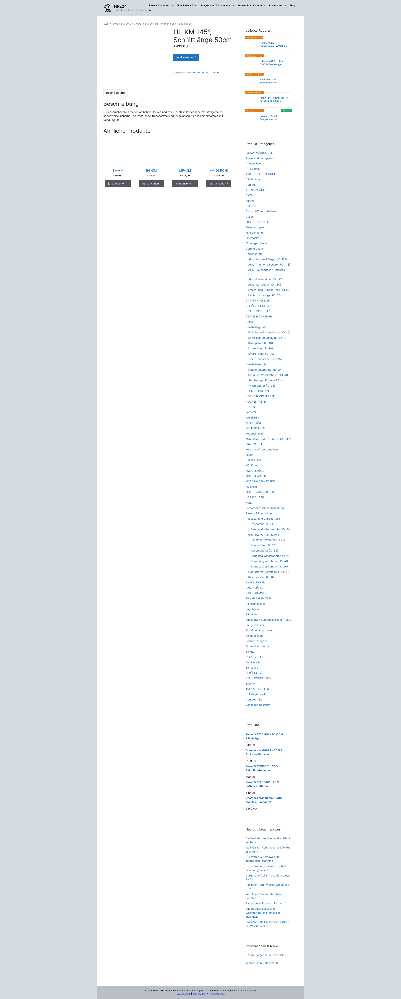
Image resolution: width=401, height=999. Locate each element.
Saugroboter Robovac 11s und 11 (266, 903)
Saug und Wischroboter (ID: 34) (271, 529)
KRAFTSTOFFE (255, 444)
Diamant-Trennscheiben (261, 211)
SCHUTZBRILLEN (257, 657)
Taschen (251, 683)
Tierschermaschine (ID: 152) (265, 359)
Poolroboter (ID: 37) (263, 545)
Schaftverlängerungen (259, 630)
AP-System (253, 168)
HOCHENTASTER (256, 401)
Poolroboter (276, 5)
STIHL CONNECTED (258, 678)
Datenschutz (183, 993)
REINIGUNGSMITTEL (259, 598)
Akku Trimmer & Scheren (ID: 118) (269, 264)
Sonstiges (252, 667)
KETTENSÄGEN (255, 428)
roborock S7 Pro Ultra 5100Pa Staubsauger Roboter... (271, 63)
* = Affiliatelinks (216, 993)
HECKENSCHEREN (257, 391)
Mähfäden (252, 465)
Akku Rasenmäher (187, 5)
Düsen (250, 216)
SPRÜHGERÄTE (255, 673)
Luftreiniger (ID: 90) (260, 348)
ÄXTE (249, 195)
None (249, 502)
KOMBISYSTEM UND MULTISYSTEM (132, 23)
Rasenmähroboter (159, 5)
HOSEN (250, 407)
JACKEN (251, 412)
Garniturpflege (255, 248)
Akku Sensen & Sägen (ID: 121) (267, 259)
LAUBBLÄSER (254, 460)
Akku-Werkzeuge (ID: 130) (264, 284)
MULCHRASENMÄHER (260, 492)
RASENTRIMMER (256, 593)
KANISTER (252, 417)
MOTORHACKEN (256, 476)
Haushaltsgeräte (256, 327)
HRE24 (120, 6)
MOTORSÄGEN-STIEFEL (261, 481)
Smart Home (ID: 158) (261, 353)
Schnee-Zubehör (256, 641)
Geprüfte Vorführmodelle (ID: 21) (268, 571)
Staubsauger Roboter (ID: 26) (269, 561)
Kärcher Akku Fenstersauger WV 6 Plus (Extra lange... (273, 44)
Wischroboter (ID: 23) (261, 385)
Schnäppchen (254, 635)
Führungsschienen (257, 243)
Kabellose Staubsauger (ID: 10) (267, 337)
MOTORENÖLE (255, 470)
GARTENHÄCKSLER (258, 300)
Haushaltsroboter (257, 364)
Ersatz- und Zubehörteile (264, 518)
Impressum (199, 993)
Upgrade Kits (254, 699)
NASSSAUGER (255, 497)
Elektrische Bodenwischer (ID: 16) (269, 332)
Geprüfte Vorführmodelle (264, 534)
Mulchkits (252, 486)
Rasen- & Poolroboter (259, 513)
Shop (292, 5)
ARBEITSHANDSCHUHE (261, 174)
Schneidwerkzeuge (258, 646)
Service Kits (253, 662)
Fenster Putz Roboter (250, 5)
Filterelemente (255, 232)
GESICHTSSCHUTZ (258, 311)
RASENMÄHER (255, 587)
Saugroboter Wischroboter (215, 5)
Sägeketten (253, 614)
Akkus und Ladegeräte (260, 158)
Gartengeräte (254, 253)
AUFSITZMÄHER (256, 190)
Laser (249, 454)
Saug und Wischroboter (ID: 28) (270, 555)
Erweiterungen (255, 227)
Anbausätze (253, 163)
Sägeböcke (253, 609)
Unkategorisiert (255, 694)
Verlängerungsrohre (258, 704)
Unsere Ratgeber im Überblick (265, 955)
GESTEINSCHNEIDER (259, 316)
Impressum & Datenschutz (262, 963)
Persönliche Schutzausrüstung (265, 508)
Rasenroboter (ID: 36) (264, 550)
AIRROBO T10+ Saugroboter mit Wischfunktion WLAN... (272, 81)
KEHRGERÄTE (254, 422)
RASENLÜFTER (255, 582)
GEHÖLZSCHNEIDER (259, 305)
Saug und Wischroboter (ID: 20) (268, 375)
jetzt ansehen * (186, 57)
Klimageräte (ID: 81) (260, 343)
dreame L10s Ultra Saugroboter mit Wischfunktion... (269, 118)
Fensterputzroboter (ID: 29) (268, 540)
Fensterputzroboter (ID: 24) (265, 369)
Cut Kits (251, 206)
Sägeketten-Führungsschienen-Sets (268, 619)
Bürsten (250, 200)
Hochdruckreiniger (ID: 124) (265, 295)
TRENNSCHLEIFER (257, 688)
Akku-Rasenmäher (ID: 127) (265, 279)
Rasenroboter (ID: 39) (264, 524)
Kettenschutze (255, 433)
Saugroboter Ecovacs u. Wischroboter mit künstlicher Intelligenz (263, 912)
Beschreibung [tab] (115, 92)
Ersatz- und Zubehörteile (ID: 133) (269, 289)
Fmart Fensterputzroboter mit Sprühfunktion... (274, 99)
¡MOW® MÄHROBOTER (260, 152)
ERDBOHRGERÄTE (257, 222)
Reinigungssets (255, 603)
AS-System (253, 179)
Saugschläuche (255, 625)
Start (106, 23)
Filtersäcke (252, 238)
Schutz (250, 651)
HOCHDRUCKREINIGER (260, 396)
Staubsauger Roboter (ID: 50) (269, 566)
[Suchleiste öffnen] (150, 10)
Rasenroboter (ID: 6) (261, 577)
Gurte (249, 321)
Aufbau (250, 184)
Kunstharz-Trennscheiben (262, 449)
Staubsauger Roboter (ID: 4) (266, 380)
